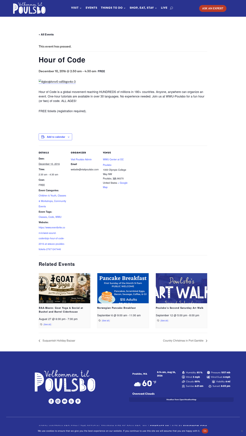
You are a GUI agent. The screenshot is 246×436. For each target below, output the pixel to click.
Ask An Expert (212, 8)
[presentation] (64, 292)
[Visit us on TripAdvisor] (64, 401)
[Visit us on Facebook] (51, 401)
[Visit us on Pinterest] (78, 401)
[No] (241, 431)
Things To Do (112, 8)
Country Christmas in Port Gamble (183, 340)
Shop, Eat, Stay (142, 8)
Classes (43, 217)
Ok (205, 430)
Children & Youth (47, 195)
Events (91, 8)
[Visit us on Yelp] (71, 401)
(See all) (47, 324)
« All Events (46, 34)
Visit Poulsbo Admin (81, 159)
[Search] (171, 8)
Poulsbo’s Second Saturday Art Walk (179, 307)
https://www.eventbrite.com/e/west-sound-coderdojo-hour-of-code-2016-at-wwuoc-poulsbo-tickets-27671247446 (52, 238)
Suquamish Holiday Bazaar (58, 340)
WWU (58, 217)
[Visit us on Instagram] (58, 401)
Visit (75, 8)
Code (51, 217)
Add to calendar (56, 136)
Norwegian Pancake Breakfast (116, 307)
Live (164, 8)
